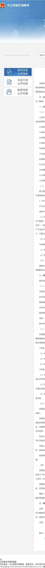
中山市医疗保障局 (18, 5)
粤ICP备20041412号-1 (34, 567)
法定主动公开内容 (22, 82)
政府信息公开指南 (22, 72)
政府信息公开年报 (22, 91)
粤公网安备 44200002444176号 (12, 567)
